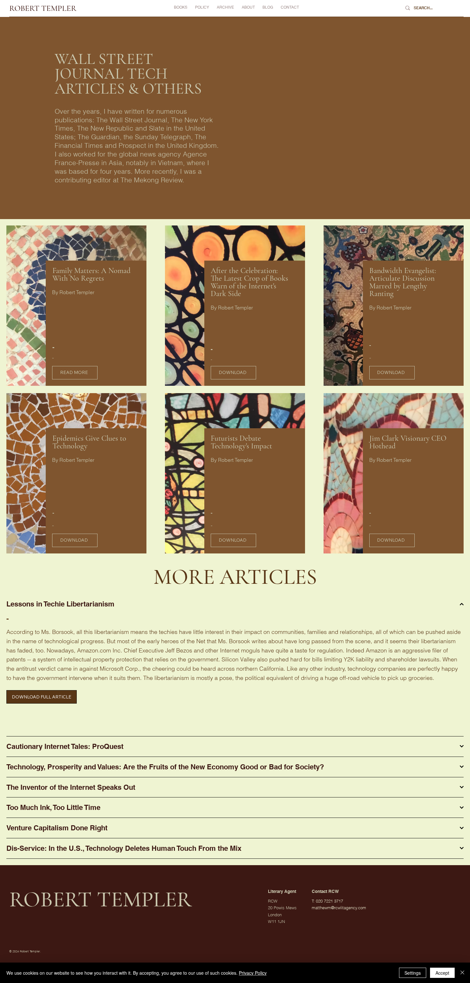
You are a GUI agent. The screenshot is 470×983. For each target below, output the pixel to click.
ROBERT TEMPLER (42, 8)
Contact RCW (325, 892)
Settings (412, 973)
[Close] (462, 973)
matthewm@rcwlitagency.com (339, 907)
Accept (442, 973)
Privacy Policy (253, 973)
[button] (225, 7)
